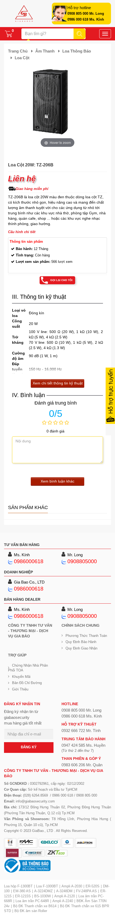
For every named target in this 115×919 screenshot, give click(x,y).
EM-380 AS (22, 891)
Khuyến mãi (21, 677)
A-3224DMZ (43, 891)
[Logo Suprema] (13, 853)
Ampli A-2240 (62, 901)
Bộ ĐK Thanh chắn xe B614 (34, 906)
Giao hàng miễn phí (32, 189)
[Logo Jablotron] (85, 843)
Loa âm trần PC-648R (32, 901)
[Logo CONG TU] (34, 853)
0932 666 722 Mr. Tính (81, 730)
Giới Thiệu (20, 689)
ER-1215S (23, 896)
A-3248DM (64, 891)
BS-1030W (42, 896)
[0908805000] (64, 561)
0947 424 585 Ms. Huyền (83, 745)
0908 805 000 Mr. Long (85, 14)
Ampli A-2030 (72, 886)
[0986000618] (10, 561)
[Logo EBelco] (49, 843)
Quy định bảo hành (81, 642)
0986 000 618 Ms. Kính (85, 19)
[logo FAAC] (27, 843)
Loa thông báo (76, 51)
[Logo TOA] (10, 843)
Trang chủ (18, 51)
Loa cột (22, 57)
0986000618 (28, 561)
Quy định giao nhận (81, 648)
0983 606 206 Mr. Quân (82, 765)
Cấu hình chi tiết (21, 232)
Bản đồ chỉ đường (27, 683)
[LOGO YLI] (68, 843)
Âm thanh (45, 51)
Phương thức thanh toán (86, 636)
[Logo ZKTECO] (57, 853)
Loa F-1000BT (47, 886)
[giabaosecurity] (24, 13)
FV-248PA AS (86, 891)
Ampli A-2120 (64, 896)
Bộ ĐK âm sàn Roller (30, 911)
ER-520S (92, 886)
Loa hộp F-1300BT (18, 886)
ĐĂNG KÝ (29, 747)
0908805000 (82, 561)
